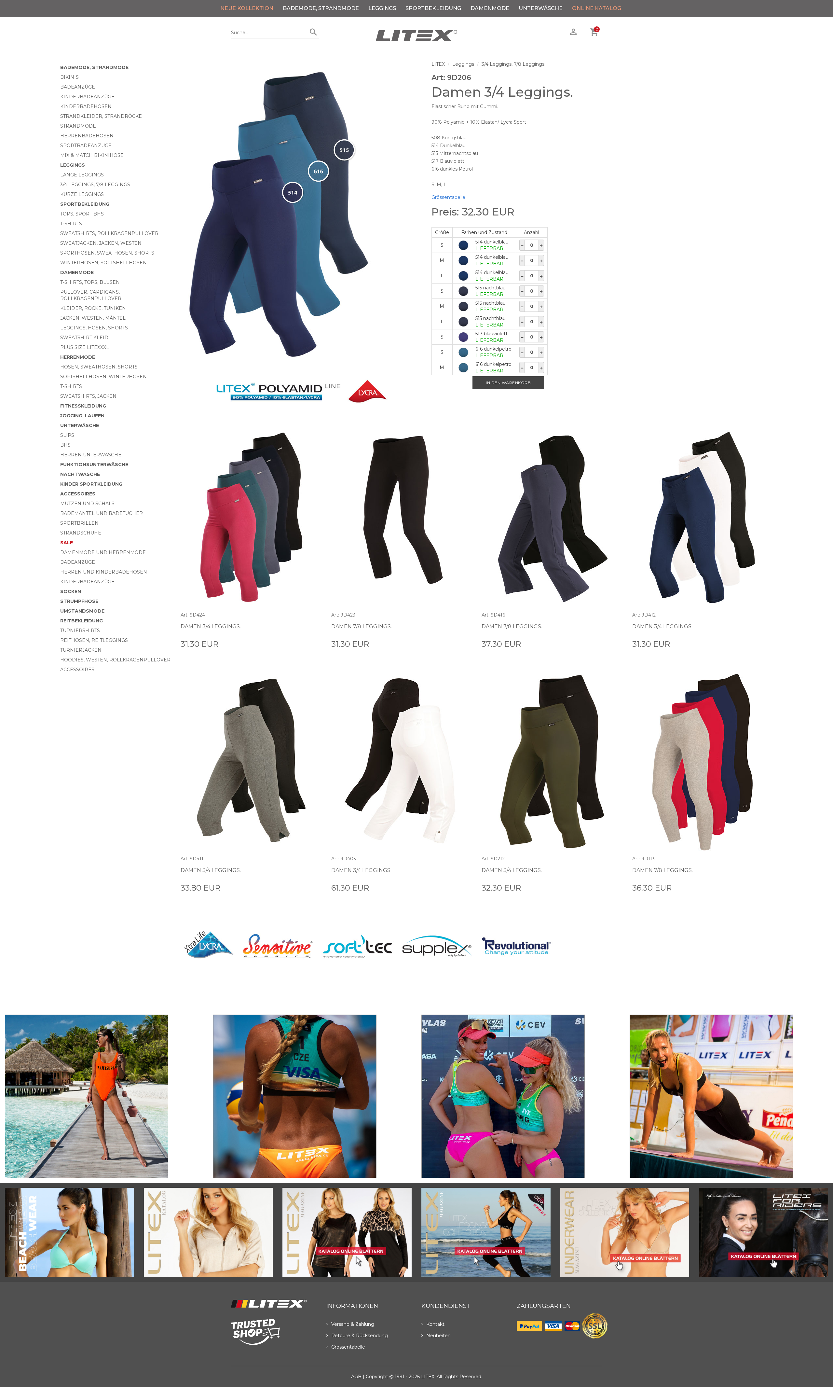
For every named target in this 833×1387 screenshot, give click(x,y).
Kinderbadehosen (86, 106)
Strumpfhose (79, 601)
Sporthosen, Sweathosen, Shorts (107, 253)
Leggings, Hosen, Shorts (94, 328)
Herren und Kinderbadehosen (103, 572)
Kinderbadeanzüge (87, 97)
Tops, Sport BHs (82, 214)
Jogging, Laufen (82, 416)
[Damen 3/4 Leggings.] (301, 216)
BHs (65, 445)
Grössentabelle (448, 197)
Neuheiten (438, 1335)
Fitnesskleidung (83, 406)
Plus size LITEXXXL (84, 347)
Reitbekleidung (81, 621)
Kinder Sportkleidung (91, 484)
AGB (356, 1377)
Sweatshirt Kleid (84, 337)
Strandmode (78, 126)
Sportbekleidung (433, 8)
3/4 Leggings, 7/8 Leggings (95, 184)
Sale (66, 543)
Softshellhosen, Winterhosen (103, 377)
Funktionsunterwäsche (94, 464)
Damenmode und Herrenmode (103, 552)
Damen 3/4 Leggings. (211, 626)
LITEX (438, 64)
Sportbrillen (79, 523)
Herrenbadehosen (87, 136)
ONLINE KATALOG (596, 8)
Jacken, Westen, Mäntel (93, 318)
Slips (67, 435)
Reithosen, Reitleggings (94, 640)
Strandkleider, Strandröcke (101, 116)
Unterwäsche (541, 8)
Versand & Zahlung (352, 1324)
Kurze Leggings (82, 194)
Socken (70, 591)
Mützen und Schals (87, 503)
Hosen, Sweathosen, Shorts (99, 367)
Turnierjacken (81, 650)
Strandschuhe (80, 533)
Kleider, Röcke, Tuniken (93, 308)
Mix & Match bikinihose (92, 155)
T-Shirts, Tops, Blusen (90, 282)
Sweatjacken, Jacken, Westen (101, 243)
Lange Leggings (82, 175)
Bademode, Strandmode (321, 8)
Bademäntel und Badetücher (101, 513)
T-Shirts (71, 224)
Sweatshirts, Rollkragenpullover (109, 233)
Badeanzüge (77, 87)
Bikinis (69, 77)
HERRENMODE (77, 357)
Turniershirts (80, 630)
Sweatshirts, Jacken (88, 396)
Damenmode (490, 8)
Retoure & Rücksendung (359, 1335)
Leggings (382, 8)
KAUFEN (311, 643)
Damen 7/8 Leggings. (361, 626)
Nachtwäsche (80, 474)
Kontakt (435, 1324)
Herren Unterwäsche (90, 455)
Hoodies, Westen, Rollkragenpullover (115, 660)
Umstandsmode (82, 611)
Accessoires (77, 494)
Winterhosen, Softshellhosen (103, 263)
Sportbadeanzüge (86, 145)
